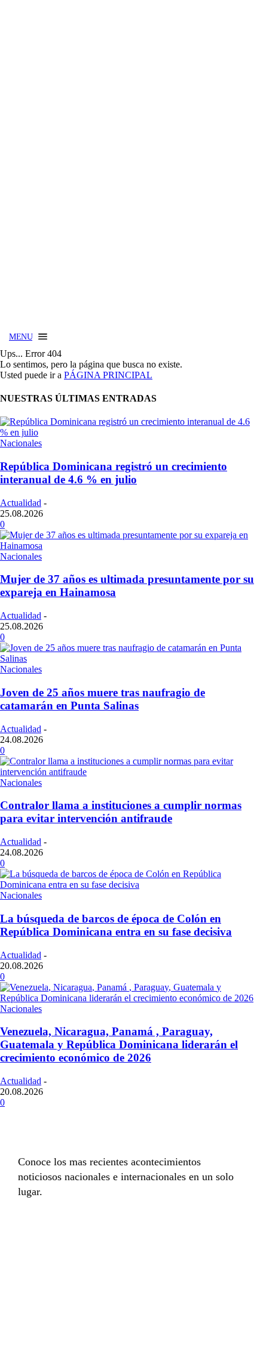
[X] (90, 1286)
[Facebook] (30, 1286)
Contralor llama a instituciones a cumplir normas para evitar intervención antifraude (120, 812)
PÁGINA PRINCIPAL (108, 375)
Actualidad (20, 503)
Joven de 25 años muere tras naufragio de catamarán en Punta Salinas (102, 699)
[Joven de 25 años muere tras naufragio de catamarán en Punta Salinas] (128, 658)
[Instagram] (60, 1286)
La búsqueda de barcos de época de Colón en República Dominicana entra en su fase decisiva (116, 925)
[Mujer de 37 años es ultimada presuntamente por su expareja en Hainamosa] (128, 546)
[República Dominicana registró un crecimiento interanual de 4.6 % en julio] (128, 432)
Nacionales (21, 443)
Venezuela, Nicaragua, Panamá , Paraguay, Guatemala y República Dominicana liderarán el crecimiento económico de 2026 (119, 1044)
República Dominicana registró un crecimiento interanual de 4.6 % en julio (113, 473)
